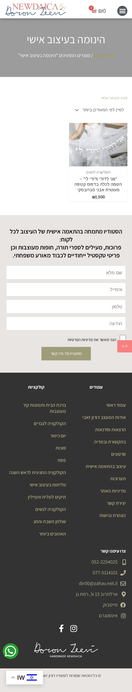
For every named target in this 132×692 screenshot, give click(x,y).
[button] (122, 11)
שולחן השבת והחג (49, 521)
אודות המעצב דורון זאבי (104, 417)
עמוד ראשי (116, 405)
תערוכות (118, 478)
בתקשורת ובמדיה (110, 442)
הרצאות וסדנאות (110, 429)
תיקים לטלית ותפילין (47, 497)
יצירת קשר (116, 503)
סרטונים (118, 454)
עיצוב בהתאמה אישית (106, 466)
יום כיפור (58, 435)
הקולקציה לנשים (50, 509)
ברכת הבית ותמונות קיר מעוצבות (44, 408)
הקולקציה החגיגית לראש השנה (37, 472)
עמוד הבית (104, 55)
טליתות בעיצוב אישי (47, 484)
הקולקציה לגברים (50, 423)
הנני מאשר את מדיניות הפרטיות (92, 339)
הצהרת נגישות (112, 515)
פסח (62, 460)
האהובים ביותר (52, 533)
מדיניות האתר (113, 491)
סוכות (61, 448)
